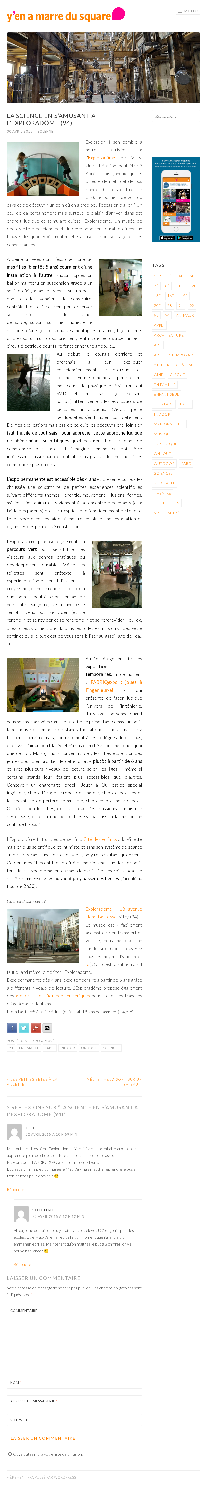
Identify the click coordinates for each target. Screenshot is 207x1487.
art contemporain (174, 355)
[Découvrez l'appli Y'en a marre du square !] (176, 241)
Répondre (15, 1189)
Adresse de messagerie (34, 1401)
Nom (16, 1383)
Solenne (46, 131)
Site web (18, 1420)
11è (179, 286)
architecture (169, 335)
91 (180, 305)
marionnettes (169, 424)
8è (167, 286)
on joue (89, 1048)
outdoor (164, 463)
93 (156, 315)
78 (169, 305)
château (185, 365)
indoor (67, 1048)
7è (156, 286)
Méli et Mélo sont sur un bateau (114, 1082)
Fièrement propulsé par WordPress (41, 1477)
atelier (161, 365)
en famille (29, 1048)
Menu (191, 10)
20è (157, 305)
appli (159, 325)
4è (181, 276)
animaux (185, 315)
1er (157, 276)
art (158, 345)
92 (192, 305)
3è (170, 276)
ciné (158, 374)
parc (186, 463)
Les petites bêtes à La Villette (32, 1082)
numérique (165, 444)
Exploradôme (101, 157)
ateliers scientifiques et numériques (54, 995)
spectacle (164, 483)
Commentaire (23, 1311)
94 (11, 1048)
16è (170, 295)
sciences (111, 1048)
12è (193, 286)
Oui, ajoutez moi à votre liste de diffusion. (48, 1454)
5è (192, 276)
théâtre (162, 493)
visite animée (168, 513)
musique (163, 434)
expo (50, 1048)
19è (184, 295)
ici (88, 964)
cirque (177, 374)
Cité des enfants (100, 839)
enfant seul (166, 394)
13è (157, 295)
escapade (164, 404)
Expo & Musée (44, 1041)
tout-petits (166, 503)
